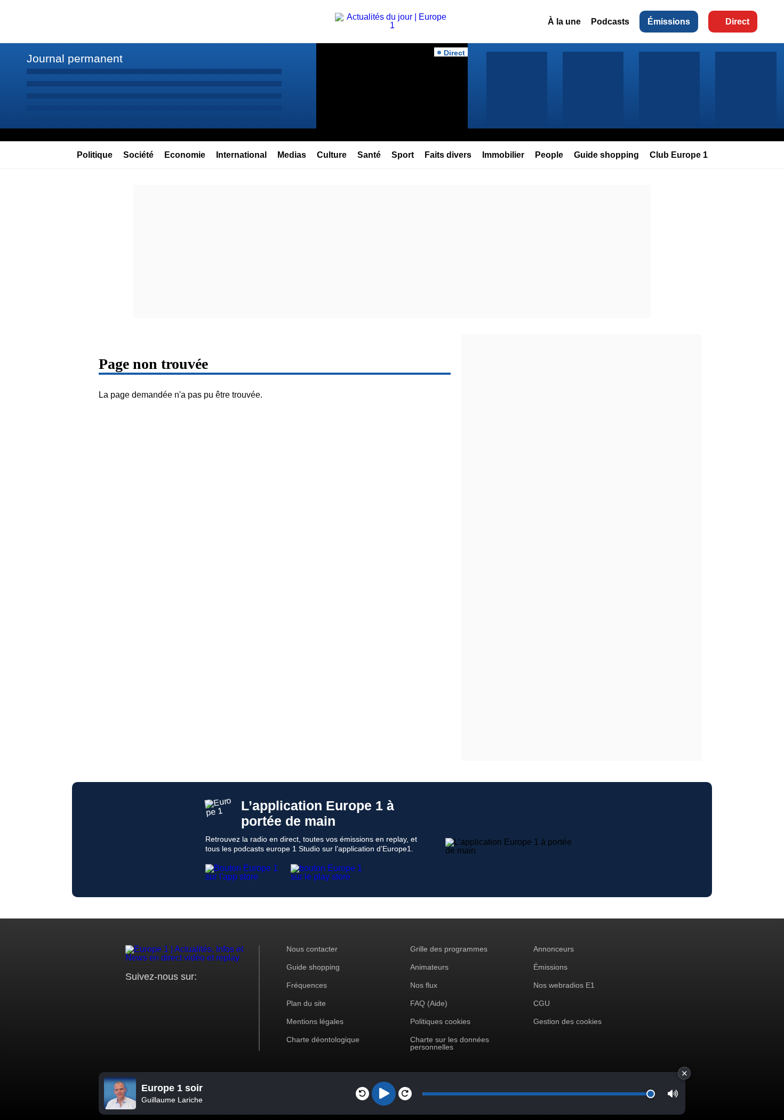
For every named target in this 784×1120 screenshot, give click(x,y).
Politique (95, 154)
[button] (673, 1093)
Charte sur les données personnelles (449, 1043)
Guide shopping (606, 154)
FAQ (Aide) (428, 1003)
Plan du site (306, 1003)
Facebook (168, 996)
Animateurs (429, 967)
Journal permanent (75, 58)
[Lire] (384, 1094)
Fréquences (306, 985)
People (549, 154)
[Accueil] (392, 25)
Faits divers (448, 154)
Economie (184, 154)
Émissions (668, 21)
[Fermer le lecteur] (684, 1073)
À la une (564, 21)
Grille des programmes (448, 949)
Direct (737, 21)
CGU (541, 1003)
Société (138, 154)
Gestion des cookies (567, 1021)
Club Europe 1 (679, 154)
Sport (402, 154)
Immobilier (503, 154)
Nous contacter (312, 949)
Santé (369, 154)
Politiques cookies (440, 1021)
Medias (291, 154)
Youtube (186, 996)
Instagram (150, 996)
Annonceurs (553, 949)
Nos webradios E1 (564, 985)
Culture (332, 154)
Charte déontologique (322, 1039)
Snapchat (204, 996)
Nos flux (423, 985)
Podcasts (610, 21)
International (241, 154)
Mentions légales (314, 1021)
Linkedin (222, 996)
